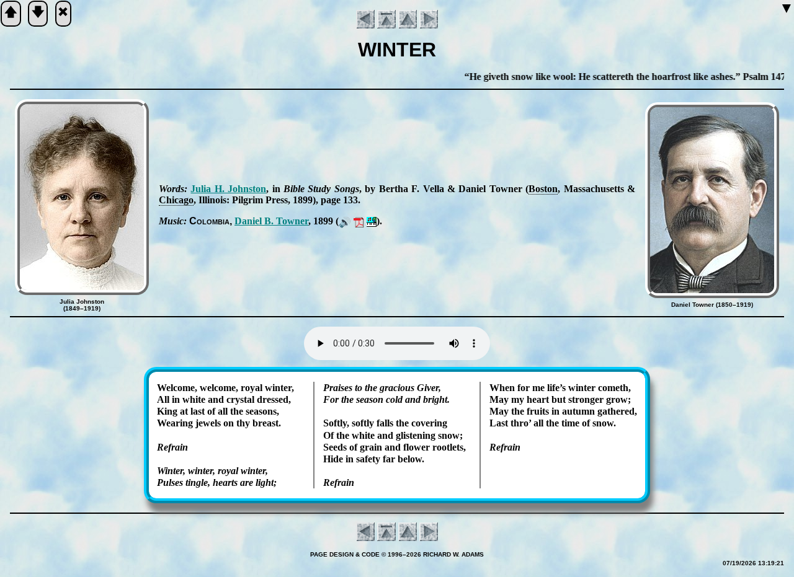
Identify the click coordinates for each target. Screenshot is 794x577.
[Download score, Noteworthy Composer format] (372, 221)
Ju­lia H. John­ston (228, 188)
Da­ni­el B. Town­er (271, 221)
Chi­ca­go (176, 200)
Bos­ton (543, 188)
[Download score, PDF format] (359, 221)
